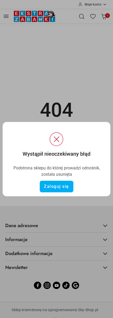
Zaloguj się (56, 186)
